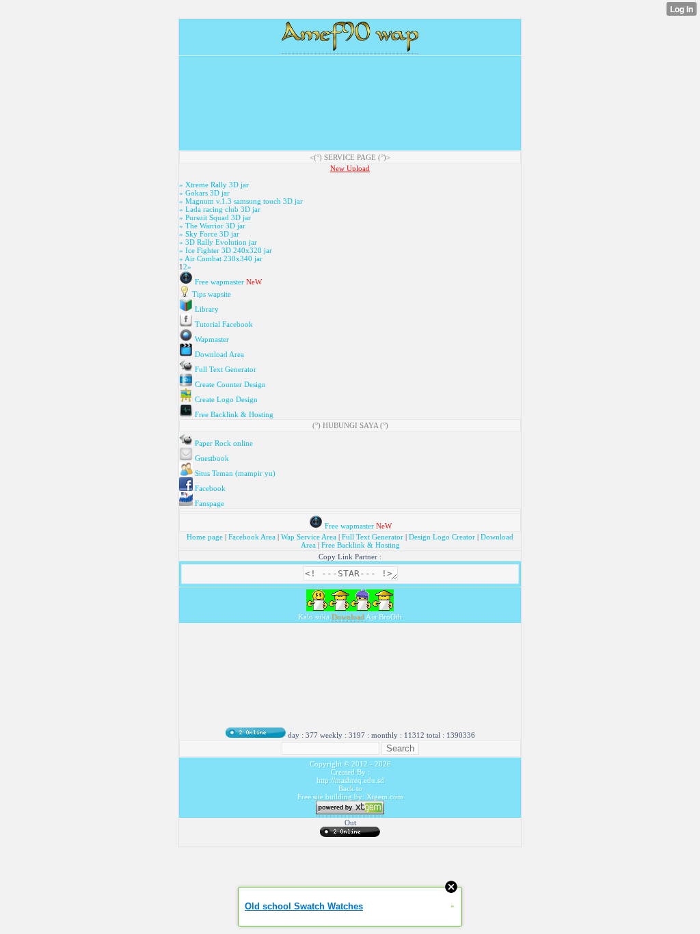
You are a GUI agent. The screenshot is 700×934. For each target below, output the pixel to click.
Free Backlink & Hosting (233, 414)
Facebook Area (251, 537)
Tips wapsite (210, 294)
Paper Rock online (223, 443)
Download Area (218, 354)
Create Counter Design (229, 384)
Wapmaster (211, 339)
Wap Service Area (308, 537)
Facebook (209, 488)
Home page (206, 537)
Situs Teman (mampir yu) (234, 473)
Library (206, 309)
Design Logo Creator (442, 537)
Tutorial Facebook (223, 324)
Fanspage (208, 503)
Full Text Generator (224, 369)
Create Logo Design (225, 399)
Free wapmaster (219, 282)
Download (347, 617)
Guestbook (211, 458)
